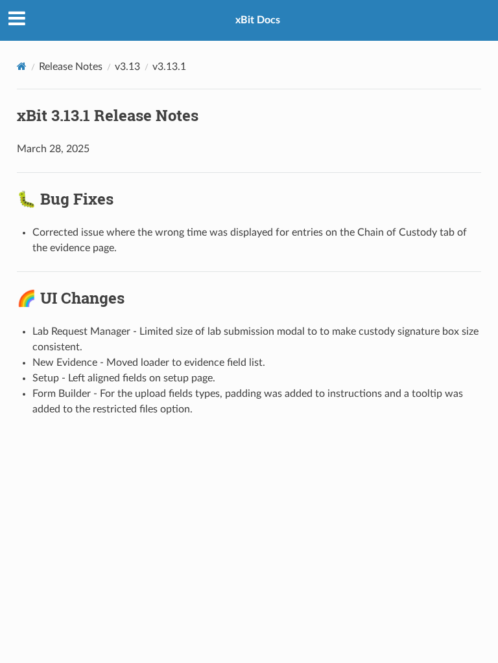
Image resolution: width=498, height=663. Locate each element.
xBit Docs (257, 20)
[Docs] (22, 66)
